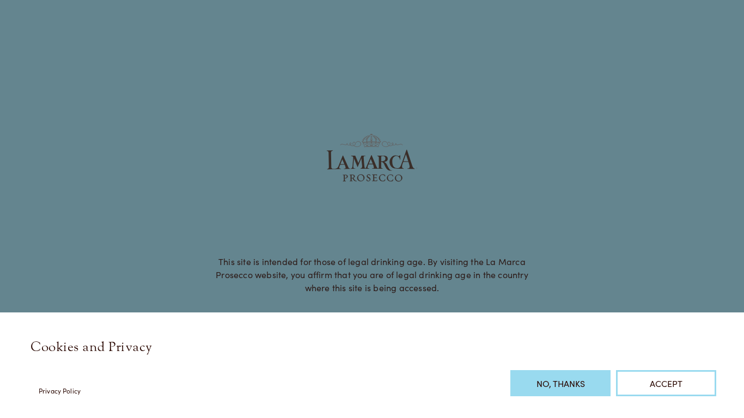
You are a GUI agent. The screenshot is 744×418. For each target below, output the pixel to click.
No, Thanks (560, 383)
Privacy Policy (60, 390)
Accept (666, 383)
